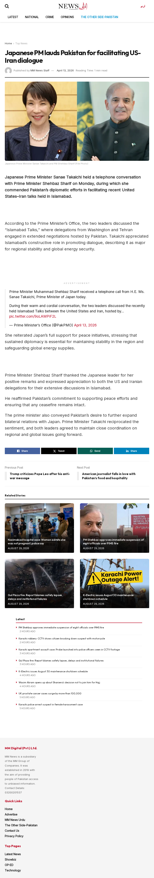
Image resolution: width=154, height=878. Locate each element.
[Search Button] (7, 6)
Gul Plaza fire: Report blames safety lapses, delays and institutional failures (35, 597)
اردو (143, 6)
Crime (50, 17)
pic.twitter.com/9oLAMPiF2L (32, 316)
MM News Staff (39, 70)
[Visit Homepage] (72, 6)
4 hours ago (28, 675)
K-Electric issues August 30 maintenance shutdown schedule (53, 671)
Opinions (67, 17)
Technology (13, 870)
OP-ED (9, 865)
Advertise (11, 814)
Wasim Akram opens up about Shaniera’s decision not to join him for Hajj (59, 682)
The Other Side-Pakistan (99, 17)
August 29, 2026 (18, 548)
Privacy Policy (14, 836)
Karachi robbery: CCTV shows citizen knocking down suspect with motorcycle (62, 638)
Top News (21, 43)
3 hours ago (27, 653)
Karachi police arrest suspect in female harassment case (51, 704)
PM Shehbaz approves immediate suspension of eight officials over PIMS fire (113, 541)
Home (8, 43)
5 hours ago (27, 697)
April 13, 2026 (65, 70)
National (32, 17)
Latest (13, 17)
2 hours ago (27, 631)
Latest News (13, 854)
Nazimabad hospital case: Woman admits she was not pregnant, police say (36, 541)
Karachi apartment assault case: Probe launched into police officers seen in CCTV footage (69, 649)
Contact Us (12, 830)
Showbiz (10, 859)
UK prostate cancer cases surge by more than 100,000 (50, 693)
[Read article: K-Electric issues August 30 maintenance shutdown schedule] (114, 583)
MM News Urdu (15, 819)
